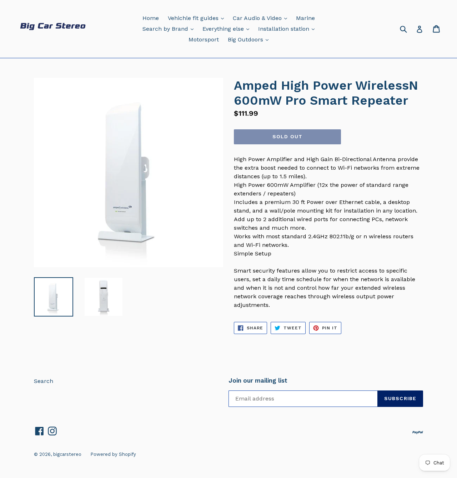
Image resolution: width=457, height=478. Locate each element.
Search (43, 381)
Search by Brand (169, 28)
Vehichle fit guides (197, 17)
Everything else (227, 28)
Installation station (288, 28)
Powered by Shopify (113, 454)
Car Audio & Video (262, 17)
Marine (305, 18)
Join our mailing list (257, 380)
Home (150, 18)
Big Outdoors (250, 39)
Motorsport (204, 39)
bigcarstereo (67, 454)
